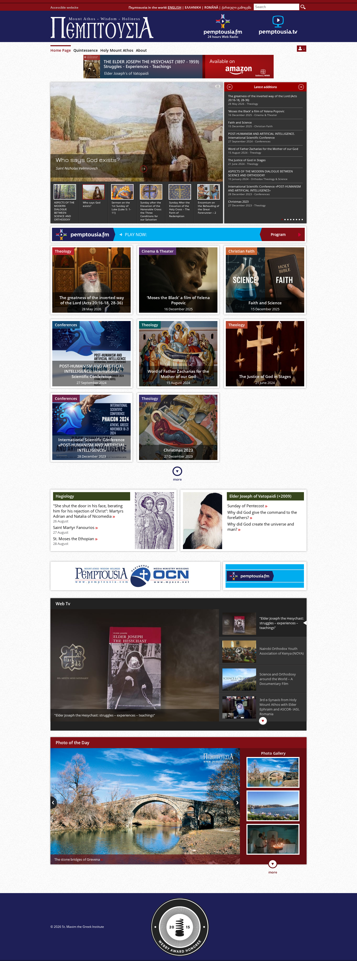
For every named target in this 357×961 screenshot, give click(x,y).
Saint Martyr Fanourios (74, 530)
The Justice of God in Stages (247, 160)
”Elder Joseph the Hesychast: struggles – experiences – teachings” (104, 715)
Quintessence (85, 50)
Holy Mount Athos (116, 50)
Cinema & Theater (265, 115)
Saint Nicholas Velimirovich (76, 168)
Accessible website (64, 7)
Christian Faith (263, 126)
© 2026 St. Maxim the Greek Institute (77, 926)
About (141, 50)
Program (278, 234)
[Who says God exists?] (143, 168)
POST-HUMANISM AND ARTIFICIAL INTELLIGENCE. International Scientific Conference (261, 135)
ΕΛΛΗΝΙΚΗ (193, 7)
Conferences (262, 141)
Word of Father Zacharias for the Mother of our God (263, 149)
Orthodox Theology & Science (269, 179)
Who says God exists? (88, 160)
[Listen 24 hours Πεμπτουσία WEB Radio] (223, 26)
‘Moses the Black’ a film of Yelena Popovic (256, 111)
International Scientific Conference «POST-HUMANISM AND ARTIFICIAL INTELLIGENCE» (264, 188)
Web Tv (63, 604)
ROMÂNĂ (211, 7)
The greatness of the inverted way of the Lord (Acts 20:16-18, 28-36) (262, 98)
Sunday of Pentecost (246, 505)
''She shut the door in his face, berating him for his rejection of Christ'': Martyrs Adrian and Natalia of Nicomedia (88, 513)
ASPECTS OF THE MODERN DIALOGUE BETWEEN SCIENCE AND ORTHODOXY (260, 173)
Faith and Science (240, 122)
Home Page (60, 50)
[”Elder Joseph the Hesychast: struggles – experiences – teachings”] (135, 660)
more (177, 479)
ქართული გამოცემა (236, 7)
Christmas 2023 (238, 201)
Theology (252, 104)
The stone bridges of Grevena (77, 859)
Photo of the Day (72, 742)
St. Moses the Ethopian (74, 541)
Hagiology (65, 496)
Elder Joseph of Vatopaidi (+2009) (260, 496)
